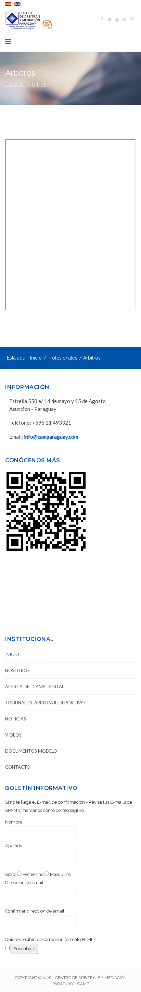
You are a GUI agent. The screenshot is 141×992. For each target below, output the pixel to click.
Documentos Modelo (31, 751)
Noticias (15, 718)
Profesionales (62, 358)
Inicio (36, 358)
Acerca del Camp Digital (34, 686)
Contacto (17, 767)
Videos (13, 735)
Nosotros (17, 670)
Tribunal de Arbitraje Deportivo (45, 702)
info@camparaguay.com (51, 437)
